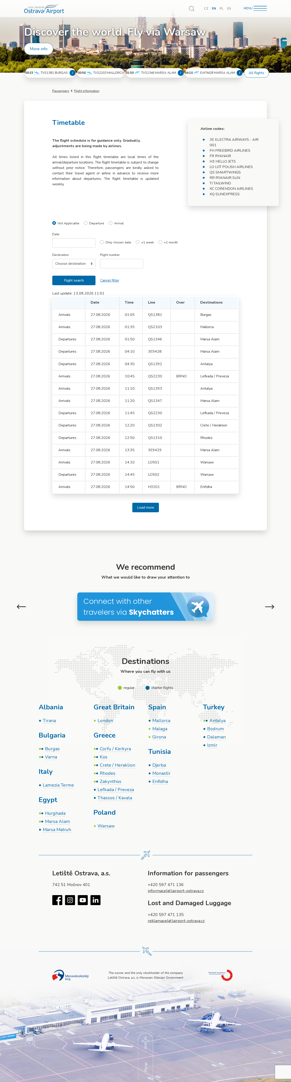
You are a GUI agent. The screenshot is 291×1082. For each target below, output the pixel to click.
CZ (206, 8)
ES (229, 8)
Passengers (60, 91)
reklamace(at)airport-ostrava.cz (176, 921)
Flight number (110, 255)
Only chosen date (118, 243)
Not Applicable (68, 223)
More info (39, 49)
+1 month (171, 243)
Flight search (74, 280)
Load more (145, 507)
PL (221, 8)
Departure (96, 223)
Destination (60, 255)
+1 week (147, 243)
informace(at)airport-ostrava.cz (176, 891)
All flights (256, 72)
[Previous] (21, 607)
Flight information (86, 91)
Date (55, 234)
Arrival (119, 223)
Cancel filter (109, 280)
